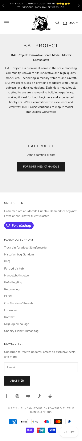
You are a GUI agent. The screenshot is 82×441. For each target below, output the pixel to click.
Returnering (12, 289)
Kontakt (9, 317)
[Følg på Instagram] (17, 396)
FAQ (7, 261)
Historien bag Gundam (19, 254)
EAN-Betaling (13, 282)
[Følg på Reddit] (50, 396)
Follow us (10, 310)
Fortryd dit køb (14, 269)
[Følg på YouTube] (28, 396)
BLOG (8, 296)
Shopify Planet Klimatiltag (21, 331)
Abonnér (17, 381)
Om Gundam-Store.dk (18, 303)
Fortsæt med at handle (41, 167)
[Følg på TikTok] (39, 396)
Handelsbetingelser (17, 275)
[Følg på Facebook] (6, 396)
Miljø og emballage (16, 324)
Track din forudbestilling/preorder (26, 248)
